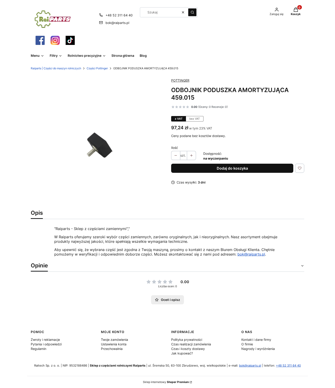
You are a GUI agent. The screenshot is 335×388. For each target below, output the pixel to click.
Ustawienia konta (113, 344)
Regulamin (38, 349)
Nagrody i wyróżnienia (258, 349)
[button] (192, 12)
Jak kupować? (182, 353)
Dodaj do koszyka (232, 168)
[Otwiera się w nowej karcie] (40, 40)
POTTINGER (180, 80)
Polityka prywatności (186, 339)
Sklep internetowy (166, 382)
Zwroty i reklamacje (45, 339)
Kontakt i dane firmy (256, 339)
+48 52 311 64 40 (119, 15)
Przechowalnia (112, 349)
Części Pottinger (97, 68)
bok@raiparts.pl (117, 23)
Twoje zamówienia (114, 339)
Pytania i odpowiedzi (46, 344)
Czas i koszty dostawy (188, 349)
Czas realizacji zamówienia (191, 344)
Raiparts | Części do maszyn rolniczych (56, 68)
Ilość (174, 148)
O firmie (247, 344)
